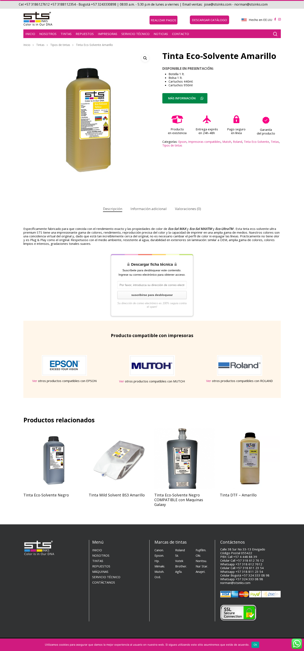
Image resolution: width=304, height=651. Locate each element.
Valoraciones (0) (188, 208)
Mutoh (226, 142)
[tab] (112, 209)
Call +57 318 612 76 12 (247, 560)
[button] (145, 58)
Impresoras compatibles (204, 142)
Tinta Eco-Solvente (256, 142)
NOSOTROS (47, 34)
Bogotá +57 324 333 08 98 (250, 575)
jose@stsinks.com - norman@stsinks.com (236, 4)
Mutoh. (159, 571)
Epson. (159, 555)
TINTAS (66, 34)
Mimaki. (159, 566)
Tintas (40, 45)
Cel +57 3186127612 (34, 4)
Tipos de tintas (60, 45)
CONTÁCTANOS (103, 582)
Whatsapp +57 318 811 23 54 (241, 571)
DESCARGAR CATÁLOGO (209, 20)
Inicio (26, 45)
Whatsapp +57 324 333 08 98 (241, 579)
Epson (182, 142)
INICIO (30, 34)
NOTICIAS (161, 34)
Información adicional (148, 208)
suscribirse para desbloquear (152, 295)
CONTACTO (180, 34)
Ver (34, 381)
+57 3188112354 (63, 4)
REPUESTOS (85, 34)
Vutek (179, 561)
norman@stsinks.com (235, 583)
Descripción (112, 208)
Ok (255, 644)
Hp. (156, 561)
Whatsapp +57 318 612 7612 (241, 564)
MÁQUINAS (100, 571)
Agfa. (178, 571)
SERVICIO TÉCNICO (135, 34)
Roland (237, 142)
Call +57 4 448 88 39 (242, 557)
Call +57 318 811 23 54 (247, 568)
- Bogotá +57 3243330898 (96, 4)
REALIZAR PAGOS (163, 20)
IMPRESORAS (107, 34)
